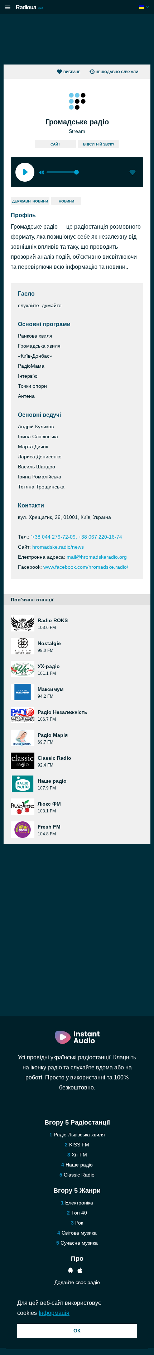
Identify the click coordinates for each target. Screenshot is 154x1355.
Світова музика (79, 1233)
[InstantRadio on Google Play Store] (70, 1271)
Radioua (29, 7)
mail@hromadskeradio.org (97, 557)
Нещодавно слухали (117, 72)
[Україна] (144, 7)
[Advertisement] (77, 39)
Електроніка (79, 1203)
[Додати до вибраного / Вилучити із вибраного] (132, 173)
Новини (66, 201)
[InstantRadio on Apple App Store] (80, 1271)
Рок (79, 1223)
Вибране (72, 72)
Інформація (54, 1313)
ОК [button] (77, 1330)
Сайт (55, 144)
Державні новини (30, 201)
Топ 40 (79, 1213)
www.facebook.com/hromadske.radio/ (85, 567)
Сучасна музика (79, 1243)
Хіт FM (79, 1155)
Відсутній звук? (98, 144)
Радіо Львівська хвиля (79, 1134)
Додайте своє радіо (77, 1282)
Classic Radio (79, 1175)
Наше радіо (79, 1165)
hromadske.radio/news (58, 547)
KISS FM (79, 1145)
